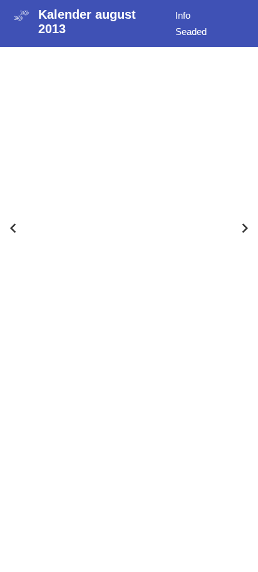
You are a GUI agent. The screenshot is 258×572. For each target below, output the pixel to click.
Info (182, 15)
